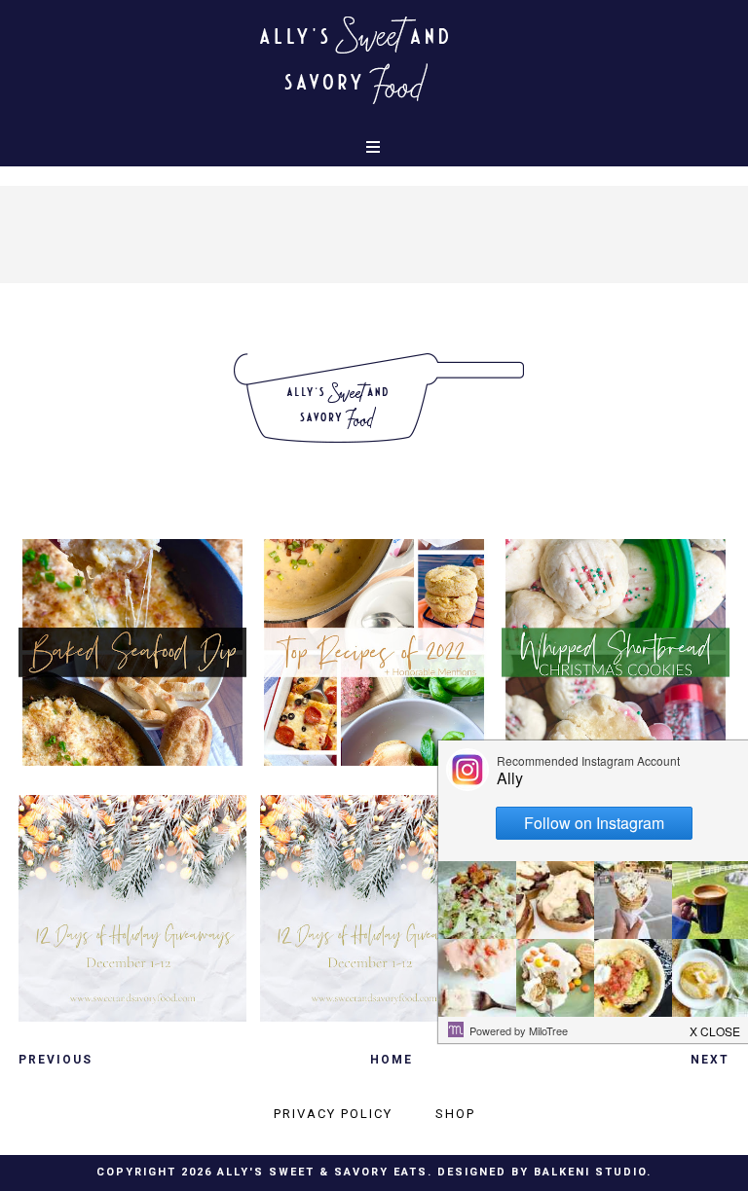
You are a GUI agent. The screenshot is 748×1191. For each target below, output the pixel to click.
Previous (56, 1059)
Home (391, 1059)
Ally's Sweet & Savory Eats (322, 1172)
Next (710, 1059)
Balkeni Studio (590, 1172)
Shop (455, 1113)
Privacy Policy (333, 1113)
